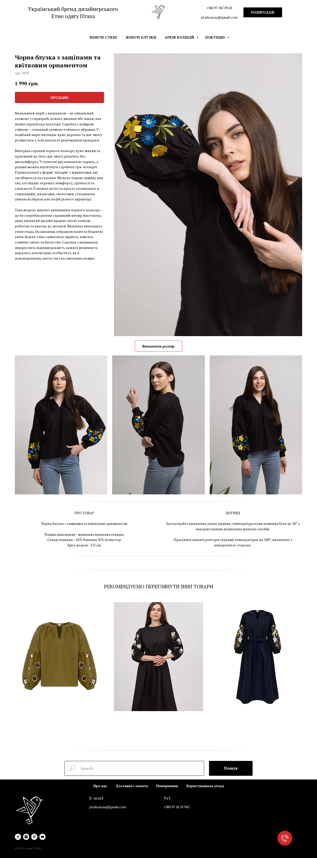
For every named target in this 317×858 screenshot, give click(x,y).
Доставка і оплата (132, 785)
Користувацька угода (205, 785)
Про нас (100, 785)
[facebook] (18, 837)
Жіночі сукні (103, 37)
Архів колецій (180, 37)
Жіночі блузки (141, 37)
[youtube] (42, 837)
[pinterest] (34, 837)
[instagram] (26, 837)
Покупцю (215, 37)
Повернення (167, 785)
